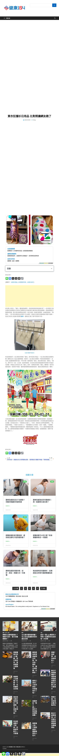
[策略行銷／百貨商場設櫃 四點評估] (45, 696)
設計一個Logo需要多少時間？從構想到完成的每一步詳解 (48, 637)
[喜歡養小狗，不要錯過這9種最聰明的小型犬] (26, 723)
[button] (51, 268)
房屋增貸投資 (11, 255)
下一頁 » (43, 588)
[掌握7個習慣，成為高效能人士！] (45, 652)
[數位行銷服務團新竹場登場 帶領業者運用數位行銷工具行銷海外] (45, 670)
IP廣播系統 (19, 601)
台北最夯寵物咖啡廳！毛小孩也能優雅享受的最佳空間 (29, 637)
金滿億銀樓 (11, 249)
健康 (3, 632)
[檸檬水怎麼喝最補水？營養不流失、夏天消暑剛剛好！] (11, 622)
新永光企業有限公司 (12, 594)
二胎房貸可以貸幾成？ (22, 255)
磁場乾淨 (9, 250)
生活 (6, 632)
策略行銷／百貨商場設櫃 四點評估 (53, 701)
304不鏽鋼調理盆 (10, 596)
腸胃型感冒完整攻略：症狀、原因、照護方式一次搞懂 (15, 573)
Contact (4, 748)
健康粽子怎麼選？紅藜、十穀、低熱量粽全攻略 (15, 683)
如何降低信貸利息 (34, 255)
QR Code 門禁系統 (28, 601)
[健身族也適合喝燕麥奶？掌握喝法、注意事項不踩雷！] (7, 696)
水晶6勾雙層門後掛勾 (29, 352)
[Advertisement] (29, 296)
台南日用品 (14, 282)
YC (11, 640)
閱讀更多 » (8, 506)
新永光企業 (25, 596)
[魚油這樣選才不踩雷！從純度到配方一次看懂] (7, 721)
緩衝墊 (9, 261)
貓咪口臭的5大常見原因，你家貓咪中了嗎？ (34, 687)
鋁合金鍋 (18, 596)
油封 (13, 261)
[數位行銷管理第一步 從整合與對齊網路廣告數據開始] (45, 713)
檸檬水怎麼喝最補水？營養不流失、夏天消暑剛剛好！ (10, 637)
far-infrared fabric (10, 606)
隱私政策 (18, 746)
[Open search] (55, 18)
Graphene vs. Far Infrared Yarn (41, 606)
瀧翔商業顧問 (11, 254)
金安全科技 (11, 259)
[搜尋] (54, 5)
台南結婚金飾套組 (28, 250)
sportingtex (10, 604)
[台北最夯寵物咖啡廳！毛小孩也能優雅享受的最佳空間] (29, 622)
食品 (8, 632)
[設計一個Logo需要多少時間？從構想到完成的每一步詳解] (48, 622)
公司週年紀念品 (17, 250)
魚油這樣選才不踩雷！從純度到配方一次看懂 (15, 727)
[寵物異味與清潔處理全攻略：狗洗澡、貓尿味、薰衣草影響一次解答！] (26, 652)
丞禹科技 (8, 599)
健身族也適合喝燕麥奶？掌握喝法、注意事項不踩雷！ (15, 705)
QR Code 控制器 (10, 601)
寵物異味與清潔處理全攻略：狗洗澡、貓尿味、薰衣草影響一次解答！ (34, 662)
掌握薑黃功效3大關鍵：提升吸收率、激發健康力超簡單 (15, 660)
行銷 (41, 632)
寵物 (22, 632)
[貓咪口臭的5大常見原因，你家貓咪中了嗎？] (26, 680)
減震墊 (17, 261)
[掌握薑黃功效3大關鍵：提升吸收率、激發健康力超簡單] (7, 652)
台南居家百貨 (22, 282)
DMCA (23, 746)
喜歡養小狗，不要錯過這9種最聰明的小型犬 (34, 729)
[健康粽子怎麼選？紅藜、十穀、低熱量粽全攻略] (7, 676)
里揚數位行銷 (12, 746)
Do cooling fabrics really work (24, 606)
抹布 (22, 316)
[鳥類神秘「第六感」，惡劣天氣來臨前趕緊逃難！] (26, 701)
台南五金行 (30, 282)
